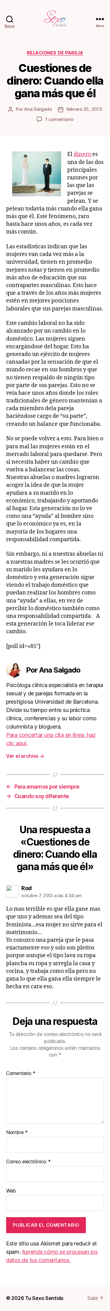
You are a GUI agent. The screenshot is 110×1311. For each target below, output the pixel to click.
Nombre (17, 1132)
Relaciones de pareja (55, 52)
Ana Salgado (38, 109)
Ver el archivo (25, 756)
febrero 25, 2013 (84, 109)
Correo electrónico (28, 1162)
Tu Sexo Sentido (44, 1298)
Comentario (20, 1073)
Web (11, 1191)
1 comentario (59, 119)
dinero (83, 154)
